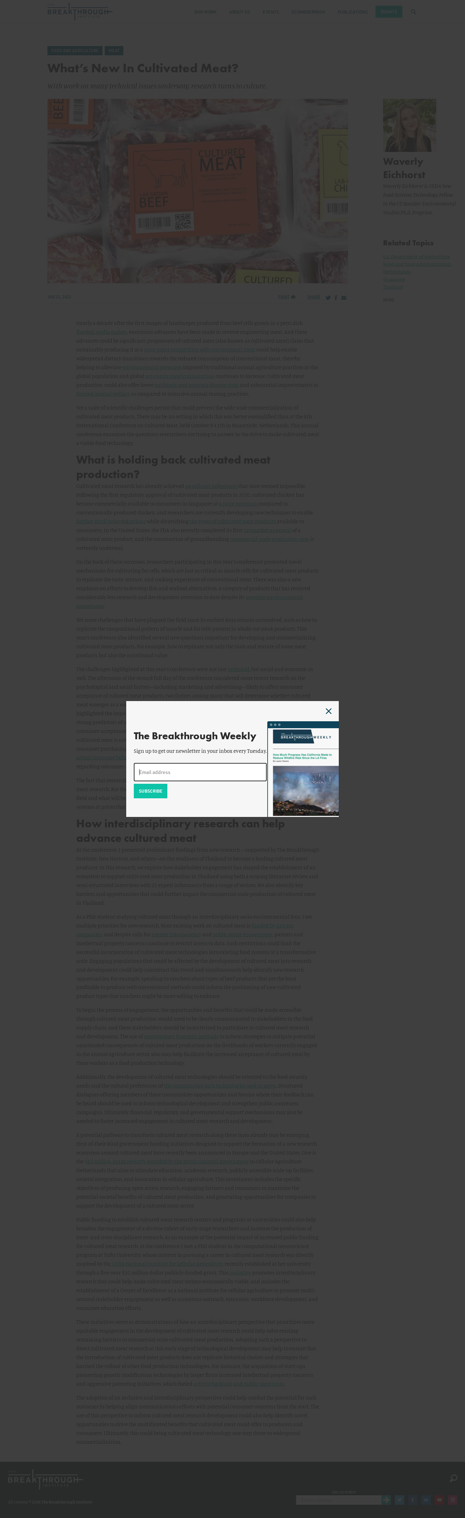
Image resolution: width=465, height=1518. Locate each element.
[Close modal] (329, 711)
